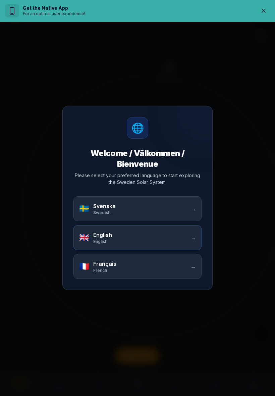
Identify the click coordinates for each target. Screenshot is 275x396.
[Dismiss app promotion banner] (264, 11)
